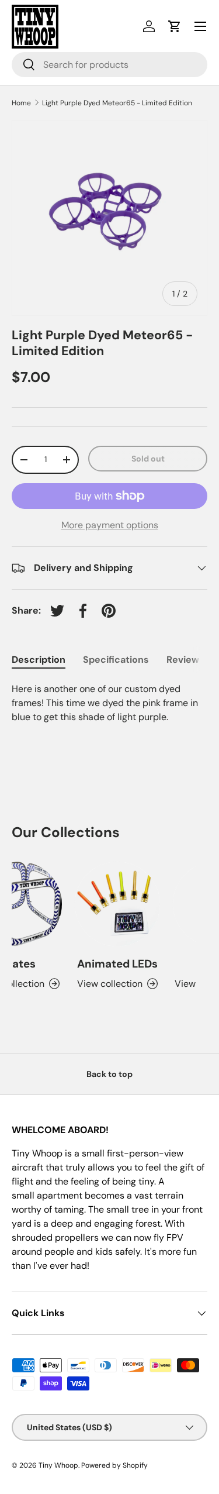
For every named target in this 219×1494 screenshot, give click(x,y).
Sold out (148, 458)
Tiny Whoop (58, 1465)
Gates (17, 963)
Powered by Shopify (114, 1465)
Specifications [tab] (116, 659)
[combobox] (109, 64)
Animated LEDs (115, 963)
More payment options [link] (109, 525)
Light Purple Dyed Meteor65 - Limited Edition (117, 102)
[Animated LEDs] (115, 904)
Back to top (109, 1074)
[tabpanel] (109, 715)
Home (21, 102)
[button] (174, 26)
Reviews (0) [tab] (192, 659)
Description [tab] (38, 659)
